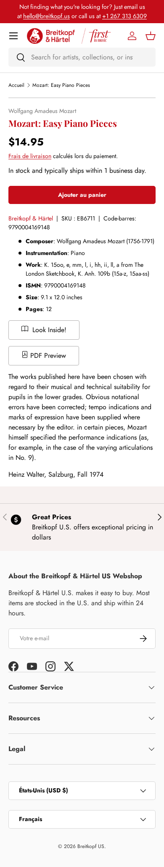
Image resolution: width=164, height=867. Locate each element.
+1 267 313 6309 (124, 16)
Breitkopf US (90, 846)
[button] (150, 36)
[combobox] (82, 57)
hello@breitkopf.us (46, 16)
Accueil (16, 85)
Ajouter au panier (82, 195)
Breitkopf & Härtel (30, 218)
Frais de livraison (29, 156)
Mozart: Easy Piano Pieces (61, 85)
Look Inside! (48, 330)
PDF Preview (47, 355)
